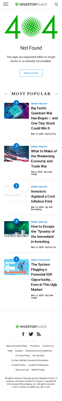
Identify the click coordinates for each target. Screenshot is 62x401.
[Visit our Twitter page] (31, 334)
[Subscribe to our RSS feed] (38, 334)
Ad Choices (38, 355)
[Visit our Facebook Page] (23, 334)
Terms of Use (22, 369)
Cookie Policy (18, 365)
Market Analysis (39, 104)
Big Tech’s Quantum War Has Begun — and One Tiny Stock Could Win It (44, 118)
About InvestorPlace (16, 345)
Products (35, 345)
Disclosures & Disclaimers (39, 350)
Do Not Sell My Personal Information (30, 360)
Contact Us (48, 345)
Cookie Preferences (38, 365)
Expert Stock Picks (40, 260)
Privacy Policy (23, 355)
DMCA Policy (38, 369)
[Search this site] (56, 4)
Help (10, 350)
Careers (19, 350)
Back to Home (31, 73)
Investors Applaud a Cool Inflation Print (43, 196)
